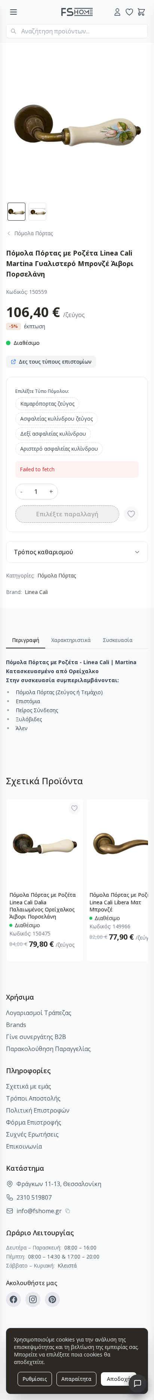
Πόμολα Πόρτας (56, 575)
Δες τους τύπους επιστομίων (55, 361)
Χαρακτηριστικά (71, 640)
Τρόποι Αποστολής (33, 1098)
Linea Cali (36, 591)
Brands (16, 1025)
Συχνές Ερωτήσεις (32, 1134)
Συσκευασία (118, 640)
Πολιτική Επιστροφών (38, 1110)
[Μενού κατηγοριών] (13, 12)
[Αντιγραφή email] (67, 1210)
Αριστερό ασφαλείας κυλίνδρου (59, 448)
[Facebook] (13, 1299)
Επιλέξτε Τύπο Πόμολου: (42, 391)
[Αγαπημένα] (129, 12)
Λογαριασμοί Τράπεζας (38, 1013)
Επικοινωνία (24, 1146)
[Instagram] (32, 1299)
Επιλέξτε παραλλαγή (67, 514)
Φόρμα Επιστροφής (33, 1122)
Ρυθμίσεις (34, 1378)
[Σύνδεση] (117, 12)
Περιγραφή (25, 640)
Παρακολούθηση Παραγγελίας (48, 1049)
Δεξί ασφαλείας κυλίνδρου (53, 433)
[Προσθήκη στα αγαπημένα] (131, 514)
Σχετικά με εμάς (28, 1086)
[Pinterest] (52, 1299)
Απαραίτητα (76, 1378)
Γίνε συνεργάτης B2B (36, 1037)
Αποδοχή (118, 1378)
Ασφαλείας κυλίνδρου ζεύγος (56, 418)
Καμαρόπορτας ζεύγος (47, 403)
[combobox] (77, 31)
